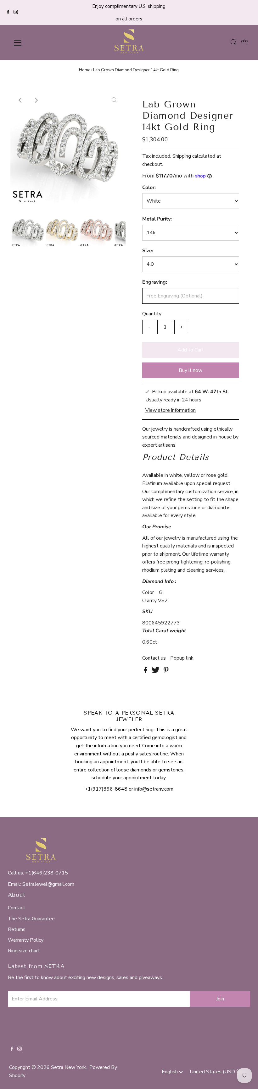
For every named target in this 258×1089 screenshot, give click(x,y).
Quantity (151, 313)
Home (84, 70)
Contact (16, 907)
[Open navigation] (38, 43)
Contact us (154, 658)
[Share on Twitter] (156, 671)
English (170, 1071)
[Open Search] (233, 42)
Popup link (182, 658)
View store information (170, 410)
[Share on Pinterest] (166, 671)
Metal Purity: (157, 218)
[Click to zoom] (114, 100)
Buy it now (190, 370)
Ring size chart (24, 950)
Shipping (181, 156)
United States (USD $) (216, 1071)
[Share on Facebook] (146, 671)
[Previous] (20, 100)
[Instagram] (16, 12)
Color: (149, 187)
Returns (16, 929)
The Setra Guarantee (31, 918)
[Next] (36, 100)
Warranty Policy (25, 940)
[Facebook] (8, 12)
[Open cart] (244, 42)
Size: (147, 250)
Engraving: (154, 282)
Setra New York (68, 1067)
